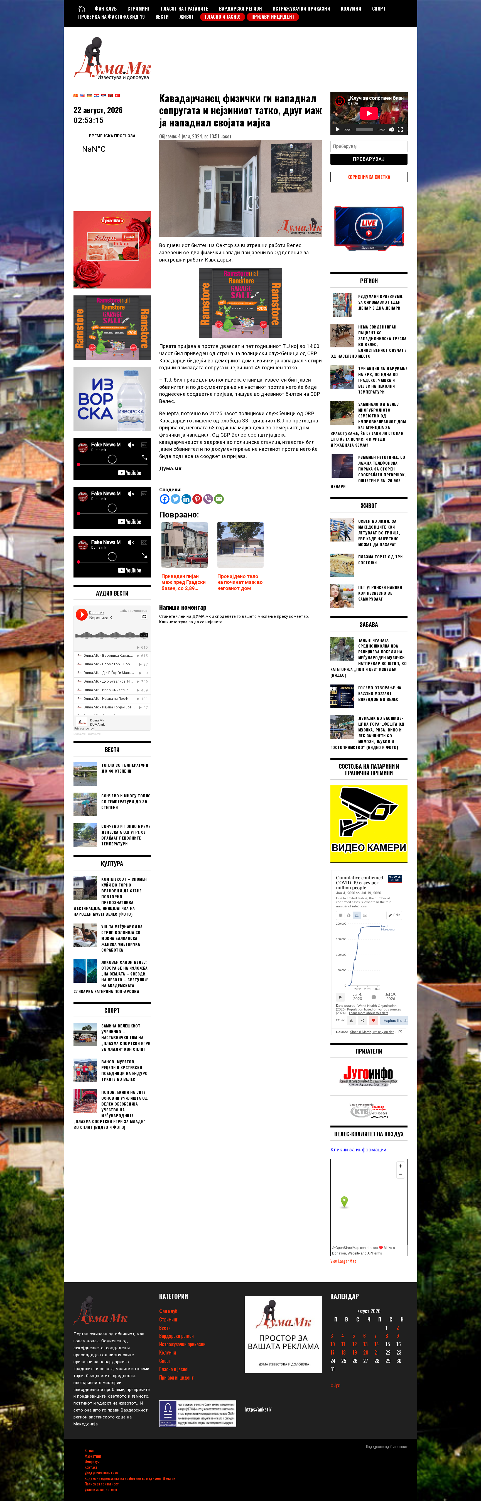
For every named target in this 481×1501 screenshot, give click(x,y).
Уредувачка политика (101, 1472)
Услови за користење (101, 1489)
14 (376, 1344)
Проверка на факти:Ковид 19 (111, 16)
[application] (369, 113)
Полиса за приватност (102, 1484)
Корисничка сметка (368, 177)
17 (332, 1352)
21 (376, 1352)
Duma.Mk (79, 733)
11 (343, 1344)
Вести (162, 16)
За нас (89, 1450)
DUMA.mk (94, 733)
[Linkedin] (186, 499)
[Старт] (337, 129)
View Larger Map (343, 1261)
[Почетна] (82, 9)
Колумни (351, 8)
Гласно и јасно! (223, 16)
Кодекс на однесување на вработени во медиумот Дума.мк (130, 1478)
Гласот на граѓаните (184, 8)
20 (365, 1352)
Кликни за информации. (359, 1149)
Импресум (92, 1461)
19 (354, 1352)
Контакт (91, 1467)
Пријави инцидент (273, 16)
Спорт (379, 8)
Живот (187, 16)
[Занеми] (391, 129)
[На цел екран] (400, 129)
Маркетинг (93, 1456)
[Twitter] (175, 499)
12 (354, 1344)
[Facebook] (165, 499)
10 (332, 1344)
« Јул (335, 1384)
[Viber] (208, 499)
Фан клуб (106, 8)
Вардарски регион (240, 8)
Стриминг (138, 8)
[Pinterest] (197, 499)
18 (343, 1352)
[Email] (219, 499)
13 (365, 1344)
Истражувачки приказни (301, 8)
